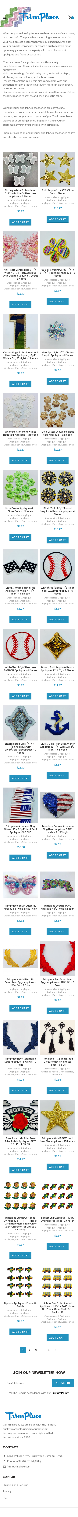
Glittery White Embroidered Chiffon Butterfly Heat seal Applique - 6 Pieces (20, 193)
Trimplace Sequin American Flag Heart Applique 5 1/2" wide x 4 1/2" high (58, 829)
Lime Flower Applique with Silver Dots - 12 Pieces (20, 510)
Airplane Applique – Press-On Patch (20, 1305)
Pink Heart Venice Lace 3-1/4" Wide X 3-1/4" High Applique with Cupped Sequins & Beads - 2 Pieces (20, 274)
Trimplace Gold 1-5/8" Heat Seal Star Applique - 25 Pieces (57, 1140)
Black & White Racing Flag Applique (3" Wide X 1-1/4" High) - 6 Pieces (20, 590)
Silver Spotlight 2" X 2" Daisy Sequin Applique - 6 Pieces (57, 354)
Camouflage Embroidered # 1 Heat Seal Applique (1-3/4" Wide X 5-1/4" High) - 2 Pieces (20, 355)
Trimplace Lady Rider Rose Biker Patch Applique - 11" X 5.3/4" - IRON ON (20, 1141)
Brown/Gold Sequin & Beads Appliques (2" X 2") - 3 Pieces (57, 669)
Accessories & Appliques (20, 200)
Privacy (7, 1491)
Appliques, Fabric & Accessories (20, 206)
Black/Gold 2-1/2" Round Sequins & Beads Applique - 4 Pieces (57, 511)
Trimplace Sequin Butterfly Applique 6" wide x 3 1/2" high (20, 907)
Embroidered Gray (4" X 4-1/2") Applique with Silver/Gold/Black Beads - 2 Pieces (20, 748)
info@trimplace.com (18, 1466)
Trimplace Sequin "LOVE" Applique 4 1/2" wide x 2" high (57, 907)
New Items (57, 1074)
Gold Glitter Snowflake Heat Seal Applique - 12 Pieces (57, 433)
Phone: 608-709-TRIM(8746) (23, 1461)
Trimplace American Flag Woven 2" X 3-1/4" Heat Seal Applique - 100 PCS (20, 829)
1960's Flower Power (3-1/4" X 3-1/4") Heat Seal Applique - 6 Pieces (57, 272)
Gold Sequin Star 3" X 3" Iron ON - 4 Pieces (58, 192)
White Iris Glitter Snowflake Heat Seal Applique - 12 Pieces (20, 433)
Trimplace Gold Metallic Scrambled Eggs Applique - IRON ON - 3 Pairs (20, 982)
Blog (5, 1498)
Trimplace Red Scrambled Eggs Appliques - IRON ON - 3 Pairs (57, 982)
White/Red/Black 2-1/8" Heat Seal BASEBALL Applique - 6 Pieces (57, 590)
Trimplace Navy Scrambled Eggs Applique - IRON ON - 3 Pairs (20, 1061)
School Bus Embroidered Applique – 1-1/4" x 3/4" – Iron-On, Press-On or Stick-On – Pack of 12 (57, 1308)
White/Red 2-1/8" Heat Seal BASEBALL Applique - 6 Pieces (20, 669)
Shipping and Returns (15, 1484)
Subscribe (63, 1383)
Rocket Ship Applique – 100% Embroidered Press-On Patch (57, 1219)
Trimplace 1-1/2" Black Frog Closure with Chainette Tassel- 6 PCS (57, 1061)
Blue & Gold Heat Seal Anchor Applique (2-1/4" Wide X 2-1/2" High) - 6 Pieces (57, 746)
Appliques (14, 203)
